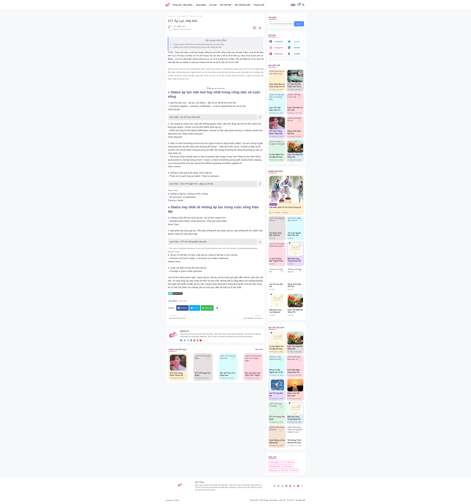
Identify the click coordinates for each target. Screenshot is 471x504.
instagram (278, 47)
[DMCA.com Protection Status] (175, 294)
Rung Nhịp (201, 4)
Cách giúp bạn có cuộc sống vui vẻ (277, 85)
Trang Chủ (177, 4)
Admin (183, 331)
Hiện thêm (259, 349)
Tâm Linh (284, 470)
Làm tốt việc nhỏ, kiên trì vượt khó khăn (275, 108)
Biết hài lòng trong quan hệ (294, 260)
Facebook (183, 308)
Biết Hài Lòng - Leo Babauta (275, 311)
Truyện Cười (259, 4)
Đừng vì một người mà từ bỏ (276, 371)
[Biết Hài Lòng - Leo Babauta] (277, 300)
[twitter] (185, 340)
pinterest (279, 53)
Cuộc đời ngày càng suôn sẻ (293, 371)
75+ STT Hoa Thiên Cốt (190, 117)
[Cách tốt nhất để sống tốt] (295, 300)
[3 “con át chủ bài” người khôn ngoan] (277, 249)
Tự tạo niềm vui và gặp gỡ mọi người (276, 155)
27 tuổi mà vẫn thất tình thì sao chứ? (295, 85)
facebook (279, 41)
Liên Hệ (282, 500)
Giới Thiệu (264, 500)
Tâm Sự (295, 470)
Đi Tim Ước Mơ (288, 462)
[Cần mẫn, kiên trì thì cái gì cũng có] (286, 189)
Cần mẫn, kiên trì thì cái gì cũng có (285, 207)
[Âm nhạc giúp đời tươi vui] (277, 223)
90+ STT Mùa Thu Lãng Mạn (227, 374)
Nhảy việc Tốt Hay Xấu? (293, 394)
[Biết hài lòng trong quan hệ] (295, 249)
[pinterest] (194, 340)
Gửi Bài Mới (300, 500)
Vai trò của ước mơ (276, 285)
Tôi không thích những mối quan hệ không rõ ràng (294, 441)
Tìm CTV (290, 500)
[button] (293, 5)
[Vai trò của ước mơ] (277, 275)
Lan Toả (212, 4)
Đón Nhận (187, 4)
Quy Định (274, 500)
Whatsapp (208, 308)
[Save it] (254, 28)
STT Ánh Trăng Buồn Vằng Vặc (193, 241)
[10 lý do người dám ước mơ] (295, 223)
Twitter (196, 308)
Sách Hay (288, 466)
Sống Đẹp (274, 470)
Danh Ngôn (181, 16)
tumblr (297, 53)
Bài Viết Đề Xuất (242, 4)
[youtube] (201, 340)
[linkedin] (191, 340)
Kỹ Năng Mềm (275, 466)
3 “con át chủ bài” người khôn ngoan (276, 260)
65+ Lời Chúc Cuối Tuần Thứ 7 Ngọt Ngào (253, 374)
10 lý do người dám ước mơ (294, 234)
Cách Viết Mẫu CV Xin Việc (295, 108)
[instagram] (188, 340)
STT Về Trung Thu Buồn (202, 374)
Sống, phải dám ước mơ (294, 132)
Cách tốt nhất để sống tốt (294, 155)
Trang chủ (171, 16)
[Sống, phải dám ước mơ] (295, 275)
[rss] (204, 340)
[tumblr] (197, 340)
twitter (297, 41)
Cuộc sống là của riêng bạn (277, 441)
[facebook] (181, 340)
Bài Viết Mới (225, 4)
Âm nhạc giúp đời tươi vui (275, 234)
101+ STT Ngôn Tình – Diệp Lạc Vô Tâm (196, 184)
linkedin (297, 47)
